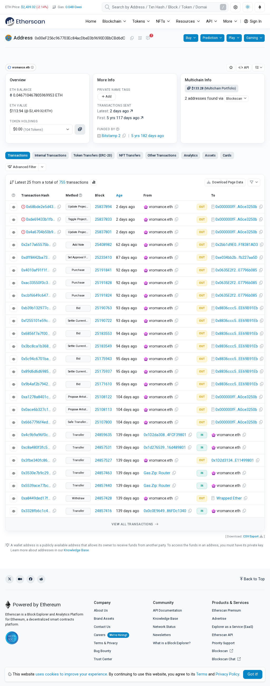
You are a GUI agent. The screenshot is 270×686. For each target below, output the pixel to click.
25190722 (103, 321)
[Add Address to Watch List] (230, 68)
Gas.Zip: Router (157, 473)
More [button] (227, 21)
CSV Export (251, 536)
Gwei (73, 7)
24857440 (103, 485)
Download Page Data (227, 182)
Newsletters (162, 635)
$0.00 (28, 129)
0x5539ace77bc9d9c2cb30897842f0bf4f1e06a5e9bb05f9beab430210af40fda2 (36, 485)
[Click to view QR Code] (140, 38)
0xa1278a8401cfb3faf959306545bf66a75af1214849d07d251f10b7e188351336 (36, 397)
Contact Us (102, 627)
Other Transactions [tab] (162, 155)
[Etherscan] (25, 21)
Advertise (219, 619)
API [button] (209, 21)
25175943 (103, 359)
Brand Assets (104, 619)
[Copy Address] (131, 38)
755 (62, 182)
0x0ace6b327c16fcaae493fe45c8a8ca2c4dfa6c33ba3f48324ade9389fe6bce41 (36, 409)
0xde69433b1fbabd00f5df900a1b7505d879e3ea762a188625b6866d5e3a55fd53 (41, 219)
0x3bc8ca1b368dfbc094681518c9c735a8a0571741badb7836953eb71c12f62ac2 (36, 346)
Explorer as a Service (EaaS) (232, 627)
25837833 (103, 219)
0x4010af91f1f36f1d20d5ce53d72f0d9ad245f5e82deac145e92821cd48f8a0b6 (36, 270)
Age (119, 195)
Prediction (210, 38)
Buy (188, 38)
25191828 (103, 283)
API (246, 67)
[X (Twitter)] (9, 579)
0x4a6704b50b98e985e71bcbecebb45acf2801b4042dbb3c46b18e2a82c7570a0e (41, 232)
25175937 (103, 371)
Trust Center (103, 659)
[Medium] (20, 579)
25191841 (103, 270)
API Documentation (167, 610)
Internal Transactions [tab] (50, 155)
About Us (101, 610)
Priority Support (223, 643)
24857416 (103, 511)
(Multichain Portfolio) (214, 88)
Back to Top (254, 579)
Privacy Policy (227, 674)
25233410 (103, 257)
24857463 (103, 473)
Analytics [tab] (191, 155)
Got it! (253, 674)
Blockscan (234, 98)
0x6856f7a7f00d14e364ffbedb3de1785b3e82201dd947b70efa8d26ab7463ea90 (36, 333)
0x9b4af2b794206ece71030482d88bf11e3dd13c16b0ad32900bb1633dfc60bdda (36, 384)
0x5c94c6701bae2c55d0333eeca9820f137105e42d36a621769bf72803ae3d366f (36, 359)
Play (232, 38)
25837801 (103, 232)
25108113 (103, 409)
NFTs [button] (160, 21)
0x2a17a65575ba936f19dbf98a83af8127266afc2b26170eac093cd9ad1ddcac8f (36, 245)
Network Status (164, 627)
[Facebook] (30, 579)
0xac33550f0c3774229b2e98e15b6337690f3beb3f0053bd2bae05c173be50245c (36, 283)
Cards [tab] (227, 155)
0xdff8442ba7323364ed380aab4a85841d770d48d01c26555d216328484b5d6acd (36, 257)
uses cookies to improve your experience (71, 674)
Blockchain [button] (112, 21)
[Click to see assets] (80, 129)
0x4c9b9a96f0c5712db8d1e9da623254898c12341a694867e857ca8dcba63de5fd (36, 435)
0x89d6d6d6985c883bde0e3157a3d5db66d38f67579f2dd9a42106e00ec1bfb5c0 (36, 371)
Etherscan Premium (226, 610)
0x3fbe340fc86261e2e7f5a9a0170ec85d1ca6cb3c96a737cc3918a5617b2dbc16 (36, 460)
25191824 (103, 295)
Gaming (252, 38)
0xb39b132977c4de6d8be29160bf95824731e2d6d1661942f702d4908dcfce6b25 (36, 308)
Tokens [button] (138, 21)
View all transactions (133, 524)
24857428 (103, 498)
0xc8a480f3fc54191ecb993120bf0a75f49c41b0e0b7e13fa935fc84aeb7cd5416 (36, 447)
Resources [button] (185, 21)
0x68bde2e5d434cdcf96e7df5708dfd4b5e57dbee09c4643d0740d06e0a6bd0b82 (41, 207)
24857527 (103, 460)
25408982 (103, 245)
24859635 (103, 435)
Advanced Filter (24, 167)
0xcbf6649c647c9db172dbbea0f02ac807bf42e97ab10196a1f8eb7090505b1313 (36, 295)
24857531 (103, 447)
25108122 (103, 397)
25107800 (103, 422)
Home (91, 21)
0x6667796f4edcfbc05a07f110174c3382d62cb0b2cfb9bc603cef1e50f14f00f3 (36, 422)
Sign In (255, 21)
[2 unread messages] (148, 38)
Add (108, 96)
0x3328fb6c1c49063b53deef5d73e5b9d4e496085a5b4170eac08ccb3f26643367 (36, 511)
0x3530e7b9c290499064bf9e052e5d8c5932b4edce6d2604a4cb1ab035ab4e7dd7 (36, 473)
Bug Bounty (102, 651)
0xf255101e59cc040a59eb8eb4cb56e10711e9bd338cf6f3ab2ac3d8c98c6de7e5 (36, 321)
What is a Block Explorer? (171, 643)
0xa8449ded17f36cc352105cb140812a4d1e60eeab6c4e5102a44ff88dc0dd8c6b (36, 498)
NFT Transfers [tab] (130, 155)
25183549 (103, 346)
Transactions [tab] (18, 155)
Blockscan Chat (224, 659)
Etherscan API (222, 635)
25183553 (103, 333)
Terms (98, 643)
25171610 (103, 384)
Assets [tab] (210, 155)
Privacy (112, 643)
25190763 (103, 308)
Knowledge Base (76, 550)
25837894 (103, 207)
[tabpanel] (135, 352)
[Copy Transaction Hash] (59, 207)
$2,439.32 (28, 7)
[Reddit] (41, 579)
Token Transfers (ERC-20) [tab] (93, 155)
